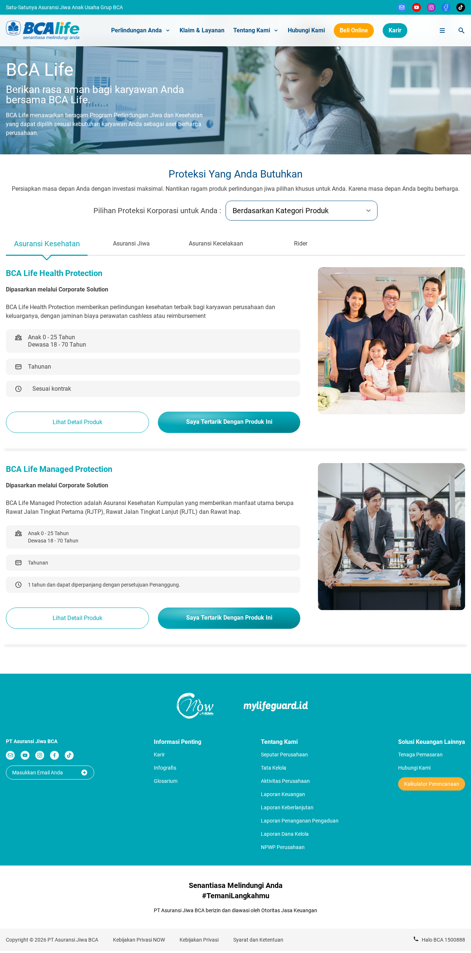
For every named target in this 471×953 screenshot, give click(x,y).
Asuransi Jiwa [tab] (131, 243)
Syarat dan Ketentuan (258, 940)
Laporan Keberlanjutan (287, 807)
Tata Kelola (273, 768)
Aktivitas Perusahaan (285, 781)
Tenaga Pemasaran (420, 754)
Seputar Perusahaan (284, 754)
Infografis (165, 768)
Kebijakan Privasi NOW (139, 940)
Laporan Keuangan (283, 794)
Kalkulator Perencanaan (431, 784)
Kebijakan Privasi (199, 940)
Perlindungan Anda (136, 30)
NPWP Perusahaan (283, 847)
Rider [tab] (300, 243)
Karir (395, 30)
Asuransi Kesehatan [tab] (47, 243)
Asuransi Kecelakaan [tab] (216, 243)
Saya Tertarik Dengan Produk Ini (229, 421)
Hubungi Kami (306, 30)
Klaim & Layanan (202, 30)
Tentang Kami (251, 30)
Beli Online (354, 30)
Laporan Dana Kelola (285, 834)
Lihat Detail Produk (77, 422)
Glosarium (165, 781)
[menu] (442, 30)
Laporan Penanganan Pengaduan (300, 821)
